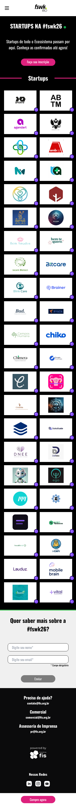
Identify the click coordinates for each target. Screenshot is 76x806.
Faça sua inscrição (38, 61)
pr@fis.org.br (38, 731)
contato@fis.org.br (38, 703)
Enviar (38, 678)
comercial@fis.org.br (38, 717)
